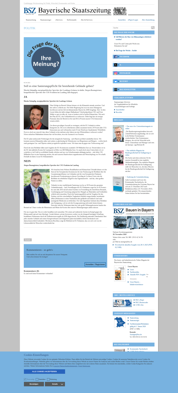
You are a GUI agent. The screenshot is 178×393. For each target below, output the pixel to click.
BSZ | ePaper (139, 300)
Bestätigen (34, 384)
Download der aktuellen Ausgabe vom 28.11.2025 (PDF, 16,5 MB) (133, 246)
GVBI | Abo (139, 305)
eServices (59, 20)
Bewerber (119, 112)
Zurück (27, 240)
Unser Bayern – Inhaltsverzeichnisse (136, 283)
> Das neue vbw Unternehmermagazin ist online (139, 127)
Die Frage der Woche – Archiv (126, 51)
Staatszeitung (31, 20)
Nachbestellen (134, 272)
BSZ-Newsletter (127, 90)
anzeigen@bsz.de (126, 242)
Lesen (132, 270)
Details (55, 384)
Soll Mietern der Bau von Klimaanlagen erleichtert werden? (133, 38)
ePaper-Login (133, 20)
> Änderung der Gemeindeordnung (137, 177)
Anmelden (122, 20)
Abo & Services (86, 20)
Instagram (125, 73)
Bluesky (124, 81)
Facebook (124, 57)
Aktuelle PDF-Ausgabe (137, 275)
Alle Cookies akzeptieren (44, 372)
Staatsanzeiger (45, 20)
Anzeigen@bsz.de (136, 334)
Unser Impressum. (84, 366)
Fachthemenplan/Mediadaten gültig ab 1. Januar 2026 (139, 326)
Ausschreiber (120, 110)
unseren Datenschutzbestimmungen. (66, 366)
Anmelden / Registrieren (95, 264)
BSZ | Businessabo (141, 302)
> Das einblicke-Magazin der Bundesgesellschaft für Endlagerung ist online (138, 153)
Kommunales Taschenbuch (139, 349)
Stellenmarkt (71, 20)
